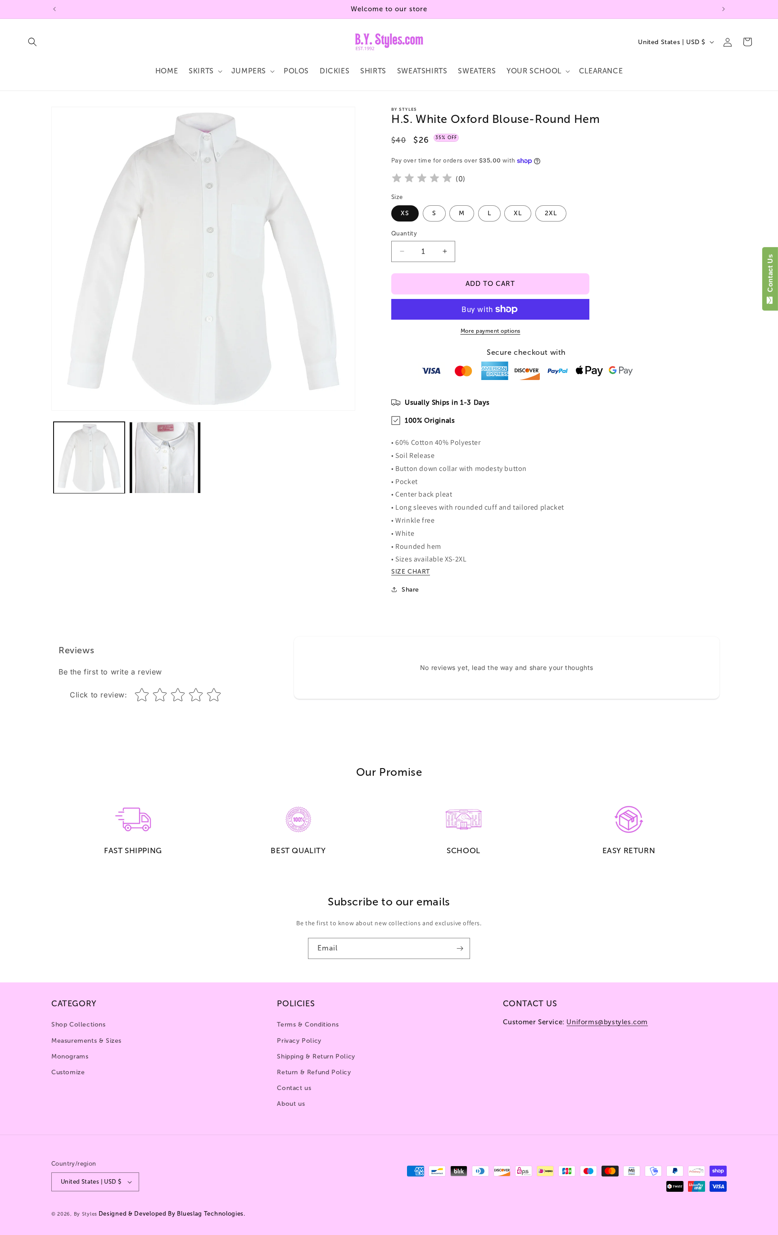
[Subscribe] (460, 948)
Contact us (294, 1088)
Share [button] (410, 589)
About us (291, 1104)
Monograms (69, 1056)
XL (518, 213)
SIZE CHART (410, 571)
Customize (68, 1072)
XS (405, 213)
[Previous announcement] (54, 9)
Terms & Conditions (308, 1024)
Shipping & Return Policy (316, 1056)
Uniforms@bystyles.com (607, 1022)
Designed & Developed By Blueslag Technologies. (172, 1213)
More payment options (490, 331)
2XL (551, 213)
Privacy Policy (299, 1041)
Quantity (404, 233)
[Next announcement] (723, 9)
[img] (421, 179)
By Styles (85, 1214)
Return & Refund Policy (314, 1072)
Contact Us (770, 275)
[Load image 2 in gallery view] (164, 457)
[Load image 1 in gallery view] (89, 457)
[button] (32, 42)
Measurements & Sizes (86, 1041)
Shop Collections (78, 1024)
